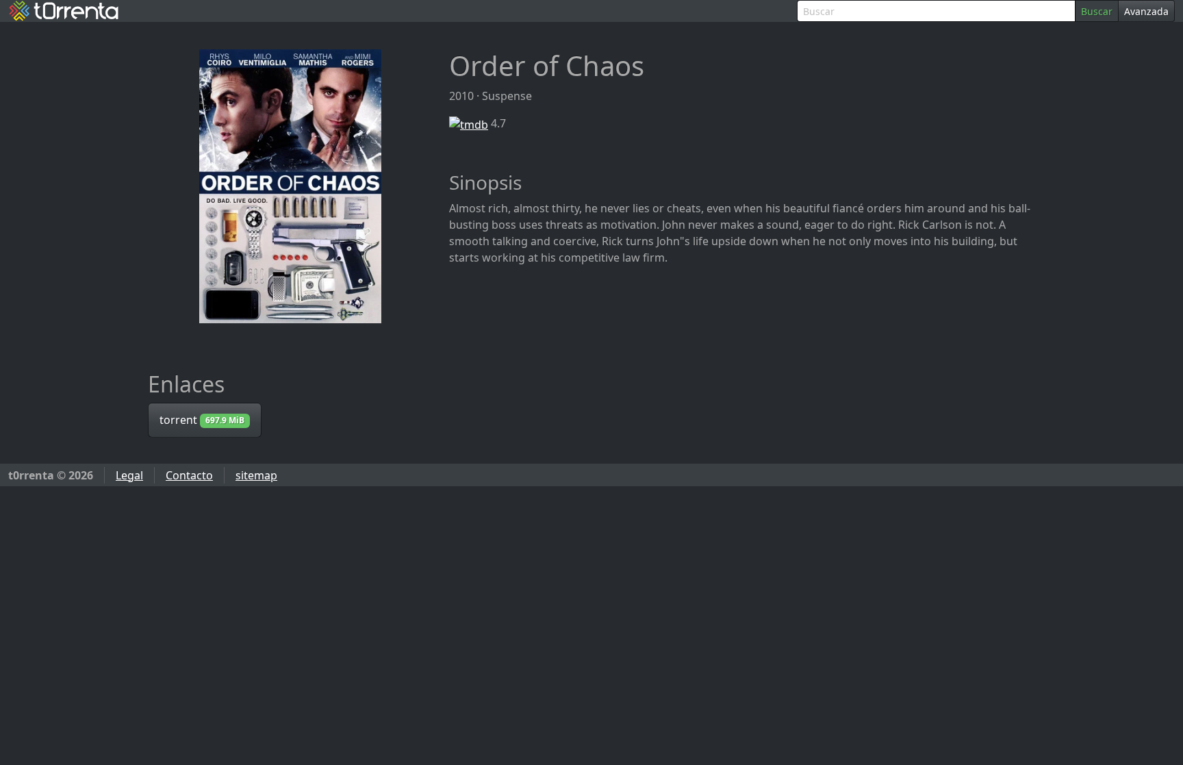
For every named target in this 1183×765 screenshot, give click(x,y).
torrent (202, 419)
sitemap (256, 475)
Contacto (189, 475)
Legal (129, 475)
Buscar (1096, 11)
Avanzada (1146, 11)
